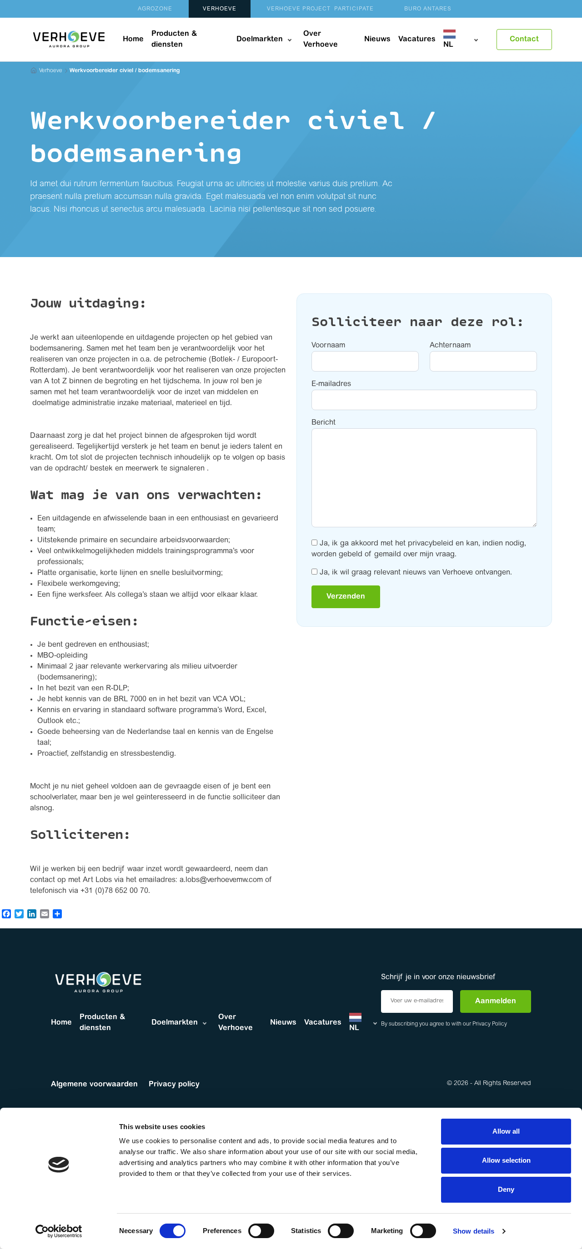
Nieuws (377, 39)
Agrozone (155, 9)
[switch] (261, 1231)
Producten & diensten (174, 39)
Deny (506, 1189)
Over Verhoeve (320, 39)
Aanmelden (495, 1001)
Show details (473, 1231)
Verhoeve (219, 9)
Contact (524, 39)
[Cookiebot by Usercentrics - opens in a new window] (59, 1231)
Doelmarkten (259, 39)
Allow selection (506, 1160)
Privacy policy (174, 1084)
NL (448, 45)
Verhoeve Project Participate (320, 9)
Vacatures (417, 39)
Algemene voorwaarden (94, 1084)
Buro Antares (428, 9)
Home (133, 39)
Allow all (506, 1131)
